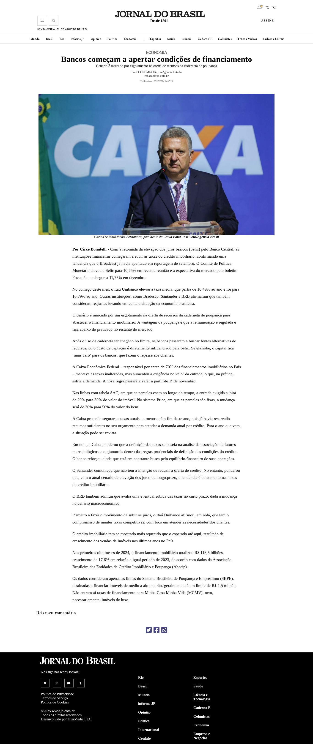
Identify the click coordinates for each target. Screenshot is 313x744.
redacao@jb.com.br (157, 75)
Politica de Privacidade (57, 694)
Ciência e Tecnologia (201, 697)
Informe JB (77, 39)
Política (112, 39)
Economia (130, 39)
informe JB (147, 704)
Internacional (148, 730)
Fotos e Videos (247, 39)
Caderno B (204, 39)
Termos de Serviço (54, 698)
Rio (62, 39)
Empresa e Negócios (201, 736)
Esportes (155, 39)
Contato (144, 738)
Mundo (35, 39)
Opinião (96, 39)
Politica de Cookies (55, 702)
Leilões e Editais (273, 39)
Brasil (49, 39)
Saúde (171, 39)
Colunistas (225, 39)
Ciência (186, 39)
